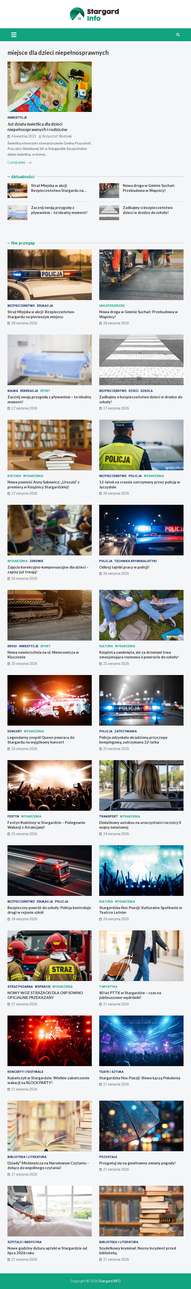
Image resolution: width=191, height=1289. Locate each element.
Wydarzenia (33, 476)
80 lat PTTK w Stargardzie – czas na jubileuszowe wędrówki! (130, 995)
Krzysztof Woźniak (57, 136)
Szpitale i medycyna (24, 1242)
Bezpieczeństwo (21, 305)
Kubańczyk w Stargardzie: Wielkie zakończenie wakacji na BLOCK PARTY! (48, 1080)
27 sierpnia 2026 (24, 408)
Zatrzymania (125, 731)
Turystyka (108, 986)
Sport (45, 391)
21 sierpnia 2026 (24, 1004)
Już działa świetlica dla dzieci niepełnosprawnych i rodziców (37, 126)
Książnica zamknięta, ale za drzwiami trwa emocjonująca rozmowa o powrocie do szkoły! (139, 654)
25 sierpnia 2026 (24, 664)
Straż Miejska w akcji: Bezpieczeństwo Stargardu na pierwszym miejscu (57, 190)
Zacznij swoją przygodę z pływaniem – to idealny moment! (59, 210)
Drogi (12, 646)
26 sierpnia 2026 (116, 493)
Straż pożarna (20, 986)
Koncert (14, 731)
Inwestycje (17, 117)
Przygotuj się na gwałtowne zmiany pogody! (137, 1163)
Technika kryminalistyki (135, 561)
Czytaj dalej (16, 162)
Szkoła (147, 391)
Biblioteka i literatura (27, 1157)
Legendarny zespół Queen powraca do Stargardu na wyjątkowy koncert (40, 740)
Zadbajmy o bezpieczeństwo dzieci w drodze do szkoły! (148, 210)
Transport (108, 816)
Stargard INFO (110, 1281)
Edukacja (45, 305)
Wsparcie (42, 986)
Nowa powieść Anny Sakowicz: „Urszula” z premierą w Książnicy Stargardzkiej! (43, 484)
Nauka (12, 391)
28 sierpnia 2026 (24, 323)
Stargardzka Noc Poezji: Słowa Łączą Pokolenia (139, 1078)
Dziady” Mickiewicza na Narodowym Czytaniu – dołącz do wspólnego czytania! (48, 1165)
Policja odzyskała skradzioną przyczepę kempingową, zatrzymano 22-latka (133, 740)
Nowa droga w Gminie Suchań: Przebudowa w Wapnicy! (149, 188)
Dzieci (134, 391)
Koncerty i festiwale (25, 1072)
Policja (135, 476)
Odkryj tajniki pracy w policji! (124, 567)
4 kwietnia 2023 (23, 136)
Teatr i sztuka (111, 1072)
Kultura (14, 476)
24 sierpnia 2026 (116, 834)
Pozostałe (108, 1157)
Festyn (13, 816)
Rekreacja (29, 391)
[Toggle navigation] (13, 34)
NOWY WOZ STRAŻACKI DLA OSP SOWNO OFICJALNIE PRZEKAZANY (45, 995)
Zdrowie (36, 561)
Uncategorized (112, 305)
